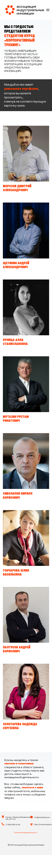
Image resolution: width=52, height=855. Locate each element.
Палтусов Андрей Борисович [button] (16, 649)
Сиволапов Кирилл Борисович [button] (17, 495)
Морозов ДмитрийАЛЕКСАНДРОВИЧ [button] (17, 188)
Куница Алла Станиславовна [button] (15, 342)
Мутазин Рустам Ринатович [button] (16, 419)
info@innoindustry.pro (42, 817)
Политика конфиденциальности (25, 832)
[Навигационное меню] (47, 10)
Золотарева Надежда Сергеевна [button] (20, 726)
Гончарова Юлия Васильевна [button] (16, 572)
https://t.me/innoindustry (43, 824)
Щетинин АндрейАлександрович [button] (16, 265)
